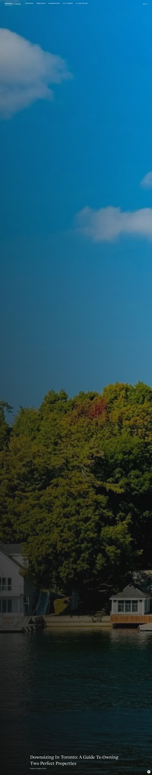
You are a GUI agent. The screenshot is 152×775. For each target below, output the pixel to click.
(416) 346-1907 (83, 3)
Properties (29, 3)
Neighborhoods (54, 3)
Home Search (41, 3)
